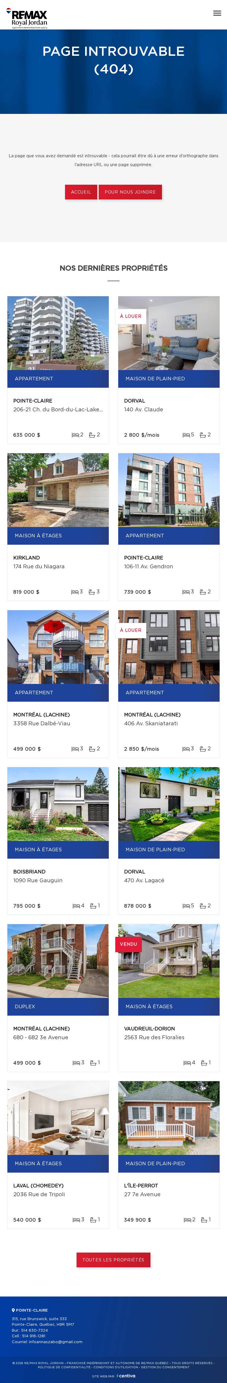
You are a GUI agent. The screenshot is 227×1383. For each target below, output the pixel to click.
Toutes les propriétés (113, 1260)
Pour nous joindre (130, 192)
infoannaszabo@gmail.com (55, 1342)
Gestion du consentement (165, 1367)
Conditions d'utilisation (115, 1367)
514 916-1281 (33, 1336)
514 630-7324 (34, 1331)
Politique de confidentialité (64, 1367)
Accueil (81, 192)
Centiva (125, 1376)
